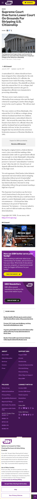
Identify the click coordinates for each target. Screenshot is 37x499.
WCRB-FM (5, 428)
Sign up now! (11, 300)
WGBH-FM (5, 425)
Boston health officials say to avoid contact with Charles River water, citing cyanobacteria (18, 318)
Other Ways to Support (25, 375)
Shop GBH (21, 378)
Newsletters (22, 398)
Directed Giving (23, 368)
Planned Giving (23, 372)
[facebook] (31, 408)
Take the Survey (12, 274)
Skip (15, 489)
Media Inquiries (23, 395)
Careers (4, 365)
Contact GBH (22, 388)
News (4, 9)
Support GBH (22, 355)
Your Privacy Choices (15, 495)
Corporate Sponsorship (25, 365)
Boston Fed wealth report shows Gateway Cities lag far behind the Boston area (17, 339)
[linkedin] (33, 408)
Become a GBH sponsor (18, 144)
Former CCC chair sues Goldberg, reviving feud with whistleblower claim (17, 324)
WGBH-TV (5, 415)
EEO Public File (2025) (9, 405)
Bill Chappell (8, 66)
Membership (22, 361)
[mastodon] (28, 415)
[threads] (28, 408)
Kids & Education (7, 358)
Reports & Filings (7, 401)
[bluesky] (26, 408)
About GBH (5, 355)
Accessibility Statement (9, 398)
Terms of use (6, 388)
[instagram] (19, 408)
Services (4, 361)
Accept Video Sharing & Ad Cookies (16, 484)
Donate (30, 3)
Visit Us (20, 401)
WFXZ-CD (5, 422)
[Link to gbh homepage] (8, 3)
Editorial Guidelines (8, 391)
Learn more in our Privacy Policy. (12, 479)
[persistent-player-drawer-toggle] (35, 496)
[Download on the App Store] (19, 244)
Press (3, 368)
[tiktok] (21, 408)
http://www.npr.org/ (9, 218)
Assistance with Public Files (9, 409)
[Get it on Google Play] (28, 244)
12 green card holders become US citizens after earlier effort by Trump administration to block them (18, 331)
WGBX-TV (5, 418)
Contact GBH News (24, 391)
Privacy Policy (6, 395)
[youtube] (24, 408)
